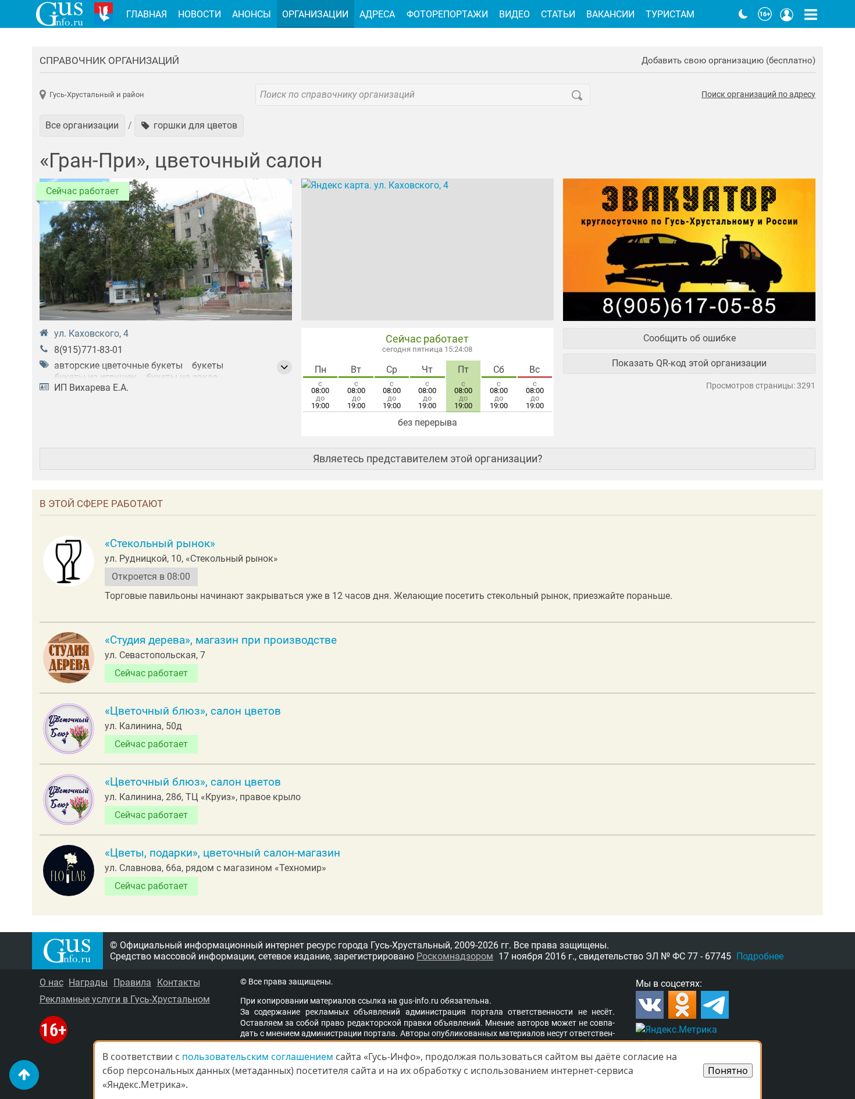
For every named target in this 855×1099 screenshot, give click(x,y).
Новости (199, 14)
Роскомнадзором (454, 956)
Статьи (558, 14)
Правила (132, 982)
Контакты (178, 982)
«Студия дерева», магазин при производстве (221, 640)
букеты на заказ (182, 377)
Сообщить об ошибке (689, 338)
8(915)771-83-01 (88, 349)
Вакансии (610, 14)
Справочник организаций (109, 60)
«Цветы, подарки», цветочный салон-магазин (222, 853)
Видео (514, 14)
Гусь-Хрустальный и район (96, 94)
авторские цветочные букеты (118, 365)
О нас (51, 982)
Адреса (377, 14)
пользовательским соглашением (257, 1056)
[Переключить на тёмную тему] (743, 14)
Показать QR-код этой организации (689, 363)
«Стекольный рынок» (160, 543)
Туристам (670, 14)
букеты (207, 365)
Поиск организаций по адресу (758, 94)
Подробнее (759, 956)
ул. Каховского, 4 (91, 333)
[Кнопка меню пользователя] (787, 14)
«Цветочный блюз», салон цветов (193, 711)
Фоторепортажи (447, 14)
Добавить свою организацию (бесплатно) (728, 61)
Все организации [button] (82, 125)
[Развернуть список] (284, 367)
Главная (146, 14)
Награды (88, 982)
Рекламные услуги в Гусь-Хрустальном (125, 999)
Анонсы (251, 14)
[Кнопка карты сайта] (811, 14)
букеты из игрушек (95, 377)
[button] (189, 126)
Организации (315, 14)
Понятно (728, 1070)
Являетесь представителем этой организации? (428, 458)
